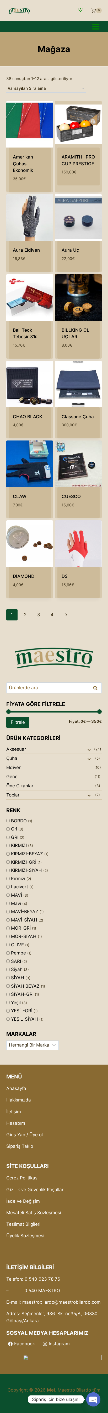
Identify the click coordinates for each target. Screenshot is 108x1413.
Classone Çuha (78, 416)
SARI (16, 961)
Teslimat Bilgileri (23, 1224)
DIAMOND (23, 576)
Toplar (12, 795)
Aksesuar (16, 749)
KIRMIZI (19, 845)
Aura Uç (70, 250)
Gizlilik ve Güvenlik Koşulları (35, 1189)
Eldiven (13, 767)
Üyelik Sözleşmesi (25, 1235)
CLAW (19, 496)
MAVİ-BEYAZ (24, 911)
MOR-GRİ (21, 928)
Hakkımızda (18, 1100)
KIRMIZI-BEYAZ (27, 853)
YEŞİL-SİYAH (24, 1019)
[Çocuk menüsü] (88, 749)
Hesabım (15, 1123)
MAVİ (16, 895)
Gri (14, 829)
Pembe (18, 953)
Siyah (17, 969)
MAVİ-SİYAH (24, 920)
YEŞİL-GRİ (21, 1010)
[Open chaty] (93, 1399)
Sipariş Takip (19, 1146)
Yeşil (16, 1002)
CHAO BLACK (27, 416)
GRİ (14, 837)
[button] (85, 187)
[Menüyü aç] (95, 26)
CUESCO (71, 496)
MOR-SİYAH (23, 936)
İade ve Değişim (23, 1201)
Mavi (16, 903)
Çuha (11, 758)
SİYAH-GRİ (22, 994)
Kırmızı (18, 878)
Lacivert (19, 886)
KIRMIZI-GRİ (23, 862)
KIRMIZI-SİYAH (26, 870)
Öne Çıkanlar (19, 785)
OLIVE (17, 944)
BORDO (19, 820)
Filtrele (18, 722)
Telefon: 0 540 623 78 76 (33, 1279)
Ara (95, 688)
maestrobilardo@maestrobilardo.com (61, 1302)
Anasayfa (16, 1088)
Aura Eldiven (26, 250)
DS (65, 576)
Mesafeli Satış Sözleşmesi (33, 1212)
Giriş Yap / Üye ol (24, 1134)
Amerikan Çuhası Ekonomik (23, 163)
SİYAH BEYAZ (25, 986)
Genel (12, 776)
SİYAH (17, 977)
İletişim (13, 1111)
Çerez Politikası (22, 1177)
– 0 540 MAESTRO (33, 1290)
